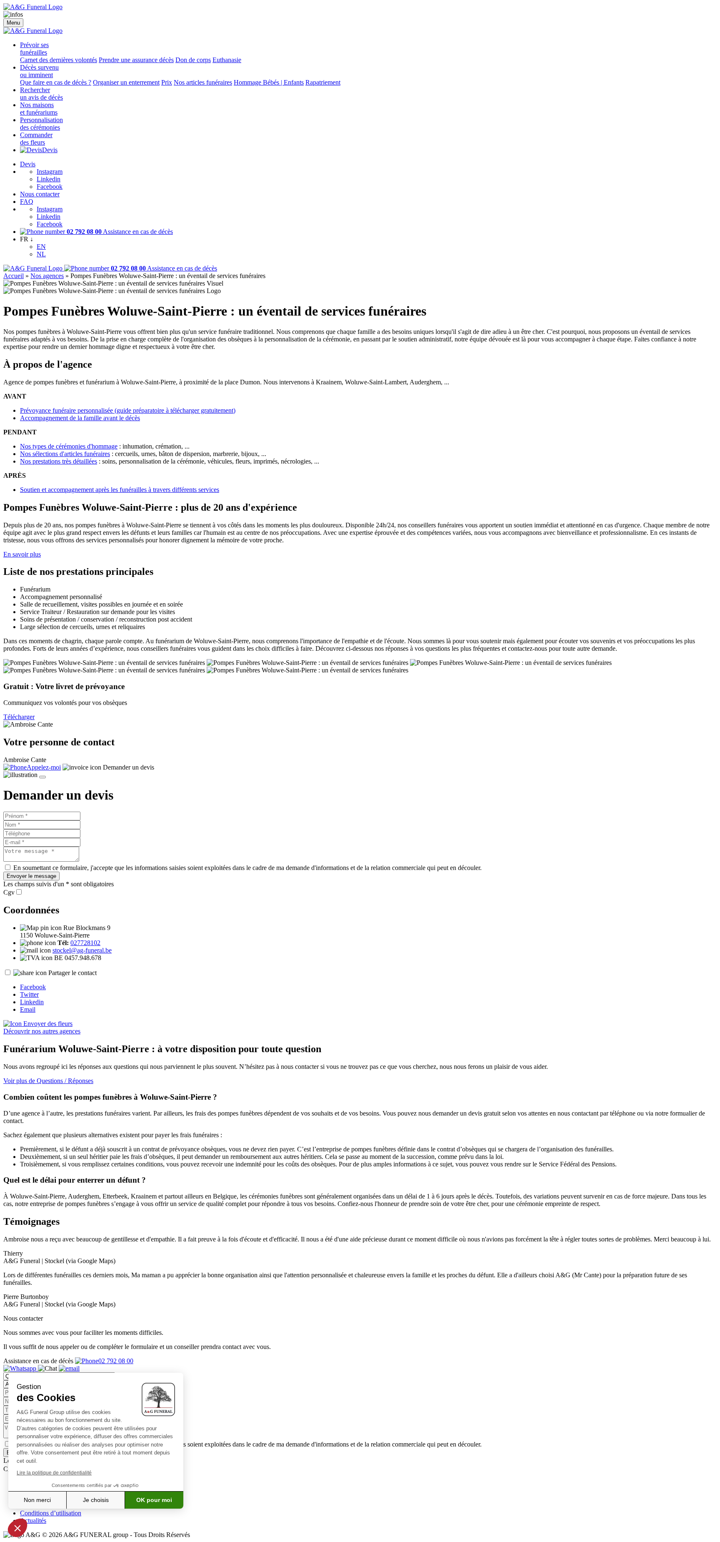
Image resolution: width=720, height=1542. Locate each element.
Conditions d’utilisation (50, 1513)
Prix (166, 82)
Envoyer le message (31, 876)
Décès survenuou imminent (39, 71)
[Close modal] (42, 777)
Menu (13, 23)
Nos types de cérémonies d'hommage (69, 446)
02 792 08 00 (115, 1360)
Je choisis (96, 1500)
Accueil (13, 275)
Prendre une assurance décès (136, 59)
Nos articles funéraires (203, 82)
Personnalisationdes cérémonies (41, 123)
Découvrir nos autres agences (41, 1031)
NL (41, 254)
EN (41, 246)
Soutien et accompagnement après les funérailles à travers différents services (119, 489)
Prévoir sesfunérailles (34, 48)
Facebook (49, 186)
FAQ (26, 201)
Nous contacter (40, 194)
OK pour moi (154, 1500)
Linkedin (48, 179)
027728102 (85, 942)
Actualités (33, 1520)
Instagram (49, 171)
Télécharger (19, 716)
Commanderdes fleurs (36, 138)
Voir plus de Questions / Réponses (48, 1080)
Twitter (29, 994)
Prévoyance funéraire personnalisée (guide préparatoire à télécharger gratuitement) (127, 410)
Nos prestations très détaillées (58, 461)
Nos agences (47, 275)
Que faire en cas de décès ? (55, 82)
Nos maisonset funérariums (39, 108)
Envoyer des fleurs (47, 1023)
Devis (50, 149)
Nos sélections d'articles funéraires (65, 453)
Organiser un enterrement (126, 82)
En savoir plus (22, 554)
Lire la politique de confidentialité (54, 1473)
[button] (18, 1528)
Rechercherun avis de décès (41, 93)
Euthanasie (226, 59)
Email (27, 1009)
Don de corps (193, 59)
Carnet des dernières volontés (58, 59)
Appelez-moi (44, 767)
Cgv (9, 892)
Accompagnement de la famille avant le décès (80, 417)
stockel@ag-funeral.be (82, 950)
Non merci (37, 1500)
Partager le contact (72, 972)
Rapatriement (322, 82)
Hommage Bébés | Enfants (269, 82)
